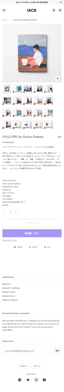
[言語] (53, 10)
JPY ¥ (36, 366)
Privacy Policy (9, 292)
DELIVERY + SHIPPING (11, 288)
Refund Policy (8, 296)
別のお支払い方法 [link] (9, 240)
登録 (57, 351)
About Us (6, 284)
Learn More (7, 330)
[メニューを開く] (6, 10)
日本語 (23, 366)
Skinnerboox (8, 142)
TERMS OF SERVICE (10, 300)
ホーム (4, 20)
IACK (29, 374)
